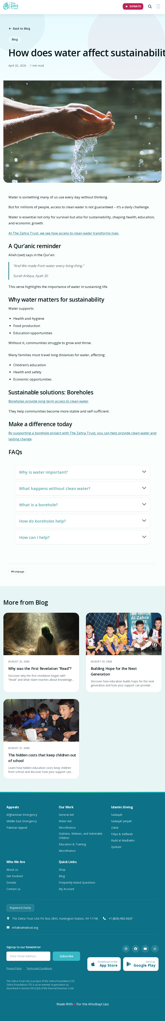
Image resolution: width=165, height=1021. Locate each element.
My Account (66, 889)
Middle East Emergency (21, 821)
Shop (62, 869)
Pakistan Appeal (16, 827)
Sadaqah (116, 815)
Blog (15, 39)
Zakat (115, 827)
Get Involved (14, 876)
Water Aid (65, 821)
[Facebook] (135, 948)
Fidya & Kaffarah (122, 834)
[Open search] (150, 6)
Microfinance (67, 827)
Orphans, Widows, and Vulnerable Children (80, 836)
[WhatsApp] (155, 948)
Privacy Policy (14, 968)
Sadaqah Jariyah (121, 821)
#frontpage (17, 571)
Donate (11, 882)
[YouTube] (145, 948)
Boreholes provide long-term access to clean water (48, 401)
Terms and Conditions (39, 968)
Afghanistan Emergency (21, 815)
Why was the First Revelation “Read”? (40, 668)
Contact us (13, 889)
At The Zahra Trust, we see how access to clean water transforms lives (63, 233)
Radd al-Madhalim (123, 840)
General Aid (66, 815)
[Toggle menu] (158, 6)
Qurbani (116, 847)
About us (12, 869)
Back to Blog (21, 28)
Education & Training (72, 844)
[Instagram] (126, 948)
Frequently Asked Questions (77, 882)
